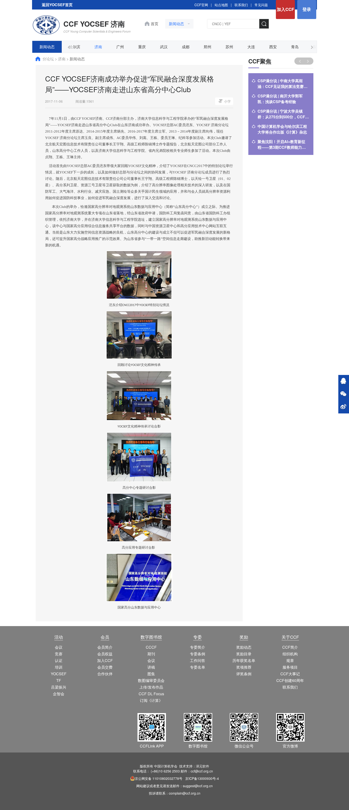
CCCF (151, 647)
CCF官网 (201, 4)
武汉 (164, 46)
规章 (290, 660)
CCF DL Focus (151, 693)
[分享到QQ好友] (343, 381)
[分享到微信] (343, 394)
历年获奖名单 (243, 660)
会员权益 (105, 654)
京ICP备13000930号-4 (202, 778)
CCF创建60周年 (290, 680)
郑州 (207, 46)
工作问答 (197, 660)
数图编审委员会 (151, 680)
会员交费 (105, 667)
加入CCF (285, 9)
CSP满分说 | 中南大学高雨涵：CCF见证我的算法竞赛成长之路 (282, 83)
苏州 (229, 46)
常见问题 (261, 4)
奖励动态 (243, 647)
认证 (58, 660)
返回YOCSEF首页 (57, 4)
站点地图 (221, 4)
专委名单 (197, 667)
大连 (251, 46)
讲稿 (151, 667)
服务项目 (290, 667)
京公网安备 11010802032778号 (158, 778)
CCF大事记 (290, 673)
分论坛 (48, 59)
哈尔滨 (74, 46)
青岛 (295, 46)
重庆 (142, 46)
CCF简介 (290, 647)
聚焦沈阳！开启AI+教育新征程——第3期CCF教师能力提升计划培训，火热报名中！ (282, 144)
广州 (120, 46)
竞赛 (58, 654)
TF (58, 680)
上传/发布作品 (151, 687)
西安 (273, 46)
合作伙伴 (105, 673)
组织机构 (290, 654)
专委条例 (197, 654)
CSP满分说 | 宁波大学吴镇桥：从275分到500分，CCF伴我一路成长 (283, 114)
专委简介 (197, 647)
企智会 (58, 693)
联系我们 (241, 4)
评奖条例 (243, 673)
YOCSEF (58, 673)
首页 (154, 23)
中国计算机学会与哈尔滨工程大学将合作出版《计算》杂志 (282, 129)
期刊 (151, 654)
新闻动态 (47, 46)
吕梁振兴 (58, 687)
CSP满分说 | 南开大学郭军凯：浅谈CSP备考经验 (280, 98)
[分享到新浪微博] (343, 407)
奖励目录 (243, 654)
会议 (58, 647)
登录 (306, 9)
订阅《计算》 (151, 700)
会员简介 (105, 647)
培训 (58, 667)
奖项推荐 (243, 667)
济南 (98, 46)
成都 (185, 46)
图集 (151, 673)
